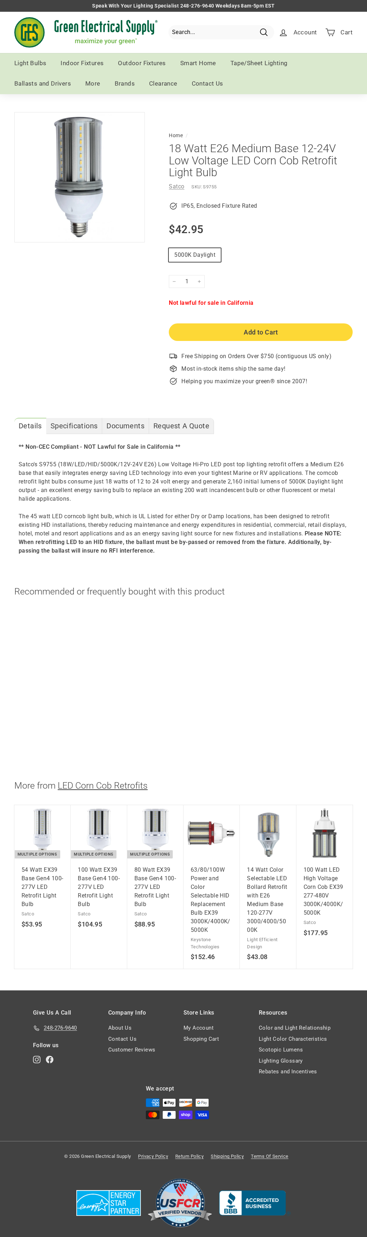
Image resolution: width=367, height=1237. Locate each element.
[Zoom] (79, 177)
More (92, 83)
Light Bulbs (30, 63)
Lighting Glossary (281, 1061)
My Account (199, 1028)
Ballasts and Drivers (42, 83)
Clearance (163, 83)
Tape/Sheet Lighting (259, 63)
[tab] (30, 426)
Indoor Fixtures (82, 63)
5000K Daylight (194, 254)
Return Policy (189, 1156)
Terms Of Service (269, 1156)
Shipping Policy (227, 1156)
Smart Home (198, 63)
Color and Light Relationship (294, 1028)
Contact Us (207, 83)
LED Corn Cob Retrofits (103, 785)
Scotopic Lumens (281, 1049)
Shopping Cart (201, 1039)
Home (176, 135)
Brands (125, 83)
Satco (176, 186)
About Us (120, 1028)
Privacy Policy (153, 1156)
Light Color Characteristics (293, 1039)
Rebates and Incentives (288, 1071)
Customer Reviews (131, 1049)
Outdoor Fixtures (142, 63)
